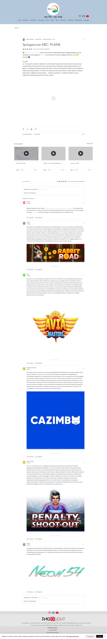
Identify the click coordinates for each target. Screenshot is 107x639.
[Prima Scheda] (26, 153)
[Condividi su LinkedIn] (31, 129)
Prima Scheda (20, 163)
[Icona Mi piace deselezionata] (28, 218)
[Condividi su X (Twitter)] (27, 129)
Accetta (100, 636)
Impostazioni (90, 636)
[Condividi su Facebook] (23, 129)
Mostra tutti (90, 143)
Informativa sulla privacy (72, 636)
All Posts (16, 27)
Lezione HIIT (75, 163)
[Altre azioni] (83, 39)
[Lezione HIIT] (81, 153)
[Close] (105, 636)
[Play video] (53, 98)
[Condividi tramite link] (35, 129)
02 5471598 (53, 630)
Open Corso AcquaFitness (52, 163)
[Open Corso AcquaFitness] (53, 153)
